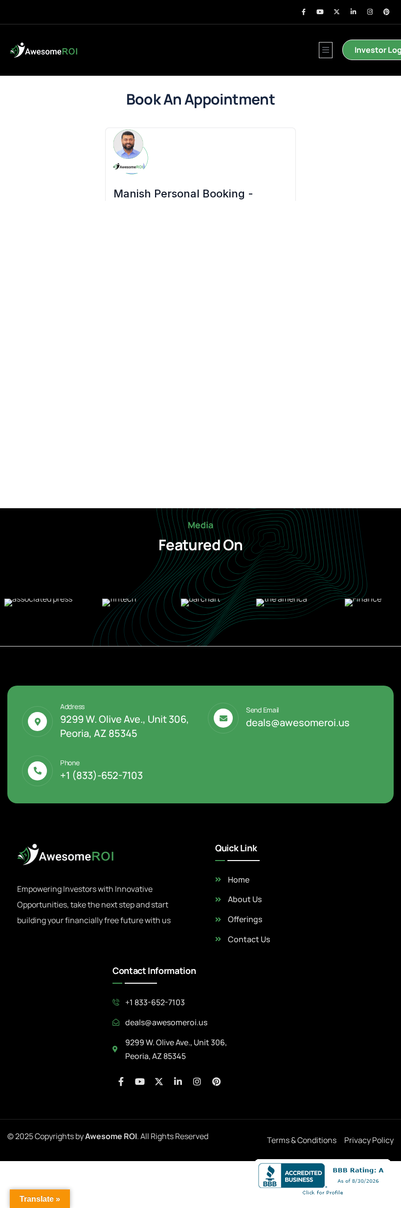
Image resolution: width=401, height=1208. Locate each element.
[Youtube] (320, 12)
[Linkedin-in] (353, 12)
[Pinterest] (386, 12)
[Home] (44, 50)
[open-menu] (326, 50)
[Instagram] (370, 12)
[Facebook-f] (303, 12)
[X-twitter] (337, 12)
